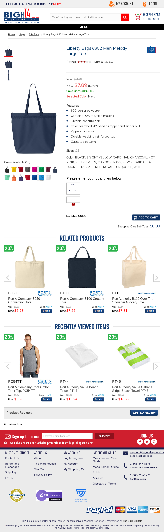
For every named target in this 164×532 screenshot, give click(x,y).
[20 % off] (29, 288)
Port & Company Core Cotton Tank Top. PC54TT (29, 388)
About (38, 458)
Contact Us (12, 458)
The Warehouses (45, 463)
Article (97, 472)
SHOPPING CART (151, 14)
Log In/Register (73, 458)
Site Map (39, 469)
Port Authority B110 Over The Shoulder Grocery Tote (132, 300)
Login (153, 3)
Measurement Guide (106, 466)
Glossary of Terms (104, 483)
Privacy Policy (43, 474)
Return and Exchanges (12, 465)
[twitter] (147, 442)
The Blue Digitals (132, 521)
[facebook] (140, 442)
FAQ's (9, 478)
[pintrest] (154, 442)
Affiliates (98, 478)
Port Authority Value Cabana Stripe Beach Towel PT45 (132, 388)
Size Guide (78, 215)
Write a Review (103, 61)
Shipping (10, 472)
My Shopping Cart (75, 469)
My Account (124, 3)
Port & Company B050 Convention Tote (24, 300)
